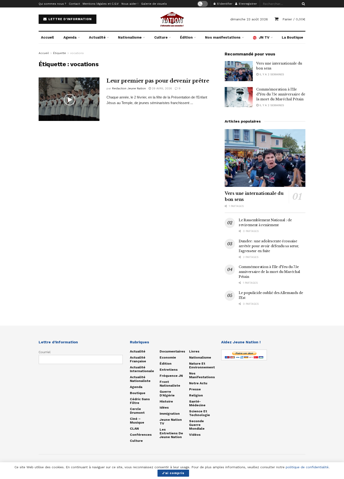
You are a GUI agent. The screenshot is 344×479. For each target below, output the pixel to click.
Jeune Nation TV (171, 421)
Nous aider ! (129, 3)
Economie (168, 357)
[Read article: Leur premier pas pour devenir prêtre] (69, 99)
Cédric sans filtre (140, 401)
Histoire (166, 401)
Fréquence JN (171, 375)
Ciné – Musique (137, 420)
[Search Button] (303, 3)
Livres (194, 351)
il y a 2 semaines (271, 74)
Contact (74, 3)
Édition (186, 37)
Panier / (293, 19)
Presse (195, 389)
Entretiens (169, 369)
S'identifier (224, 3)
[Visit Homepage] (172, 19)
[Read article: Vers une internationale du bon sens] (239, 71)
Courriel (45, 352)
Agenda (70, 37)
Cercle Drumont (137, 410)
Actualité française (138, 359)
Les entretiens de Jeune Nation (171, 433)
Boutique (137, 393)
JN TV (264, 37)
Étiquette (59, 53)
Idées (164, 407)
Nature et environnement (202, 365)
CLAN (134, 428)
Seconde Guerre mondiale (197, 424)
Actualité (97, 37)
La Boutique (292, 37)
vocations (77, 53)
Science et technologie (199, 413)
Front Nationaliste (170, 383)
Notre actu (198, 383)
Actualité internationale (142, 369)
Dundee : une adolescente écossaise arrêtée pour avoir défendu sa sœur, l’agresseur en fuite (269, 246)
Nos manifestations (223, 37)
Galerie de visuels (154, 3)
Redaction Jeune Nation (129, 88)
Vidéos (195, 434)
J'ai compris (173, 473)
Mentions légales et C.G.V (101, 3)
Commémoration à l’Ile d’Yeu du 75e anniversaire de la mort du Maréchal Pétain (280, 94)
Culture (161, 37)
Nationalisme (130, 37)
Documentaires (172, 351)
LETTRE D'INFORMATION (69, 19)
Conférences (141, 434)
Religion (196, 395)
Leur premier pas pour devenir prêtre (157, 81)
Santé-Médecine (197, 403)
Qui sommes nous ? (52, 3)
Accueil (47, 37)
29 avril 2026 (161, 88)
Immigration (170, 413)
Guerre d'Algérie (167, 393)
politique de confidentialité (307, 467)
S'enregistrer (247, 3)
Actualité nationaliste (140, 379)
